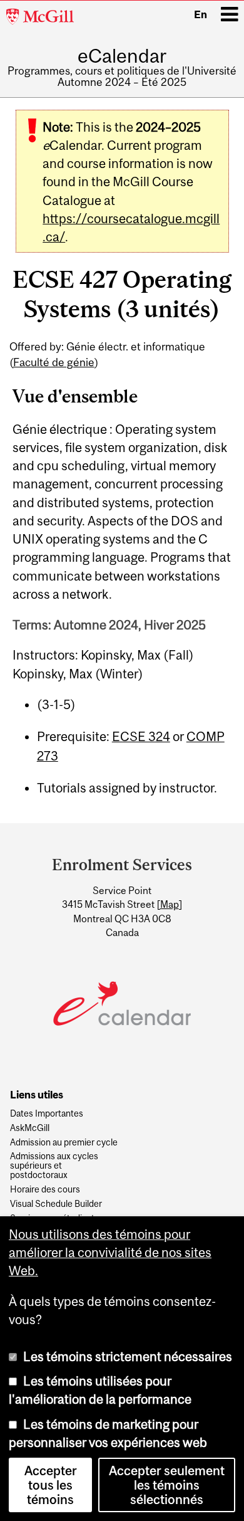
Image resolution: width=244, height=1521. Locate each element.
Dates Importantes (46, 1113)
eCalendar (122, 56)
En (200, 14)
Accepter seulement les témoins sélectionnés (167, 1485)
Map (169, 904)
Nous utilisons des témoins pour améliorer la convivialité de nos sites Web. (110, 1252)
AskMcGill (29, 1128)
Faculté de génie (53, 362)
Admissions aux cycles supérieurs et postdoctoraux (54, 1166)
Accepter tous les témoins (50, 1485)
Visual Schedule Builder (56, 1204)
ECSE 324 (141, 736)
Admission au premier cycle (64, 1142)
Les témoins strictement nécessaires (127, 1356)
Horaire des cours (45, 1189)
